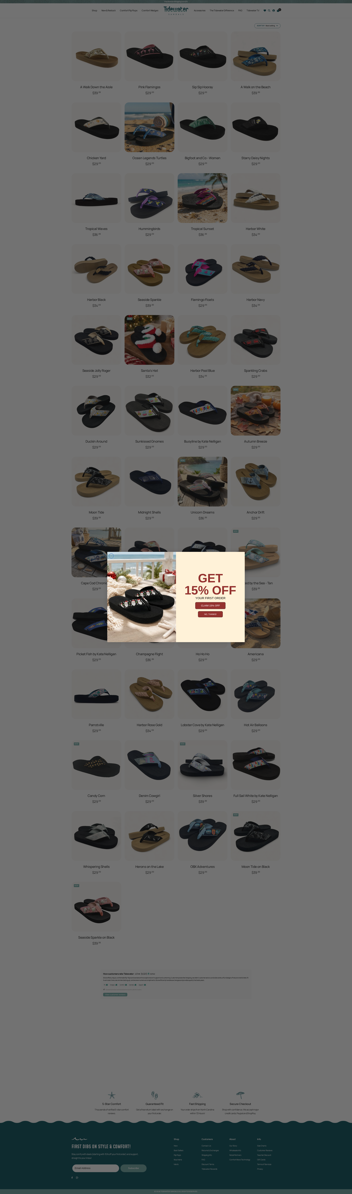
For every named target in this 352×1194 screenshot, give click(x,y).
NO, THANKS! (210, 614)
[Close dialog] (111, 555)
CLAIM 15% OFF (210, 605)
